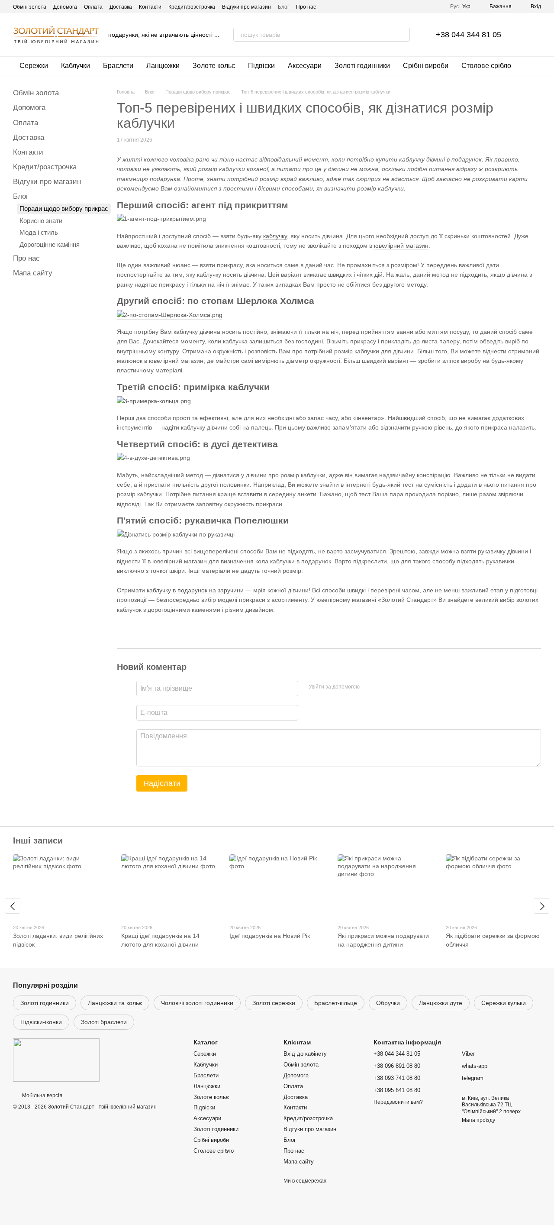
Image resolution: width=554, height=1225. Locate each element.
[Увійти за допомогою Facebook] (369, 687)
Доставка (121, 7)
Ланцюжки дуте (440, 1002)
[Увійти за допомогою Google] (383, 687)
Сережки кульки (503, 1002)
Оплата (93, 7)
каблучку (275, 236)
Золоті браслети (104, 1021)
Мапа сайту (32, 273)
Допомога (65, 7)
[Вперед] (541, 906)
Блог (283, 7)
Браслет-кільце (335, 1002)
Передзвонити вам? (398, 1102)
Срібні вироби (425, 65)
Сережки (33, 65)
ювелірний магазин (401, 245)
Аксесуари (305, 65)
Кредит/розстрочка (191, 7)
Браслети (118, 65)
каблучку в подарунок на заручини (195, 590)
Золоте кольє (214, 65)
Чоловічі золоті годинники (197, 1002)
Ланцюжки (163, 65)
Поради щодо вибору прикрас (63, 208)
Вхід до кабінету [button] (305, 1053)
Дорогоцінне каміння (49, 244)
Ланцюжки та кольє (115, 1002)
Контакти (150, 7)
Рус (454, 6)
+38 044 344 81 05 (468, 35)
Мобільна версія (41, 1095)
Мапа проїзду (478, 1120)
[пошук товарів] (403, 35)
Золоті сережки (273, 1002)
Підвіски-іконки (41, 1021)
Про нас (306, 7)
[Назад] (12, 906)
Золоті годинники (362, 65)
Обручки (388, 1002)
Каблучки (75, 65)
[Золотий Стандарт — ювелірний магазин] (56, 1060)
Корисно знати (40, 220)
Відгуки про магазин (246, 7)
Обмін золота (29, 7)
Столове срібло (486, 65)
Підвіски (261, 65)
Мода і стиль (38, 232)
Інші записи (38, 840)
